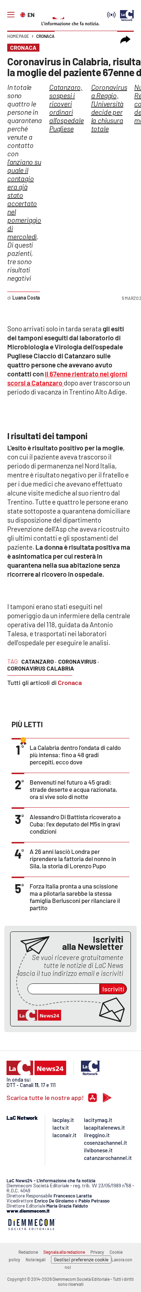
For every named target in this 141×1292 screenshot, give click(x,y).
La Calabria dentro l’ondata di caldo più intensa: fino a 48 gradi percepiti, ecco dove (75, 754)
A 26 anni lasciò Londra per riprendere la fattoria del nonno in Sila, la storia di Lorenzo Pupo (73, 858)
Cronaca (45, 36)
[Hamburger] (10, 14)
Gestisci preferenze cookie (81, 1259)
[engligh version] (23, 14)
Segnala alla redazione (64, 1251)
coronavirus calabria (40, 668)
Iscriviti (113, 989)
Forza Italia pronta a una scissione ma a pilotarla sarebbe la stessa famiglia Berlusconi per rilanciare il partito (75, 896)
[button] (125, 39)
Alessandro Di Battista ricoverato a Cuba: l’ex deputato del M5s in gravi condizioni (75, 824)
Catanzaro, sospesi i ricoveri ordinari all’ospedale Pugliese (66, 108)
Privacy (97, 1251)
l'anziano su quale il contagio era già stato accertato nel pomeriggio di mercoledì (24, 199)
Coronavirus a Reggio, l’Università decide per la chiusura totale (109, 108)
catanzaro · (38, 661)
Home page (18, 36)
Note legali (36, 1259)
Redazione (28, 1251)
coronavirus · (78, 661)
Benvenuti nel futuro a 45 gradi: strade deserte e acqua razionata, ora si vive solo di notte (73, 789)
